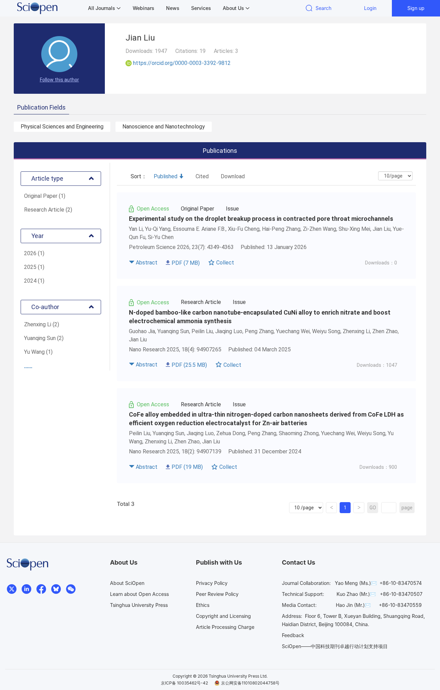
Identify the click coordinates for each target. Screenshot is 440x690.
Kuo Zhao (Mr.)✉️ (356, 594)
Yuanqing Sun (173, 331)
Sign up (416, 8)
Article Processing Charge (225, 627)
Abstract (146, 262)
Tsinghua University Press (139, 605)
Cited (202, 176)
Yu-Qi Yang (157, 229)
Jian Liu (381, 229)
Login (370, 8)
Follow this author (59, 79)
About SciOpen (127, 583)
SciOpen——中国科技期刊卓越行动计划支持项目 (335, 646)
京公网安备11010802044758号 (250, 683)
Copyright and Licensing (223, 616)
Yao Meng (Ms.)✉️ (356, 583)
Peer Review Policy (217, 594)
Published (165, 176)
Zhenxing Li (356, 331)
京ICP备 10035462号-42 (184, 683)
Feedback (293, 635)
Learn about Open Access (139, 594)
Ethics (202, 605)
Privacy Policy (212, 583)
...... (28, 366)
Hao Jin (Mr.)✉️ (353, 605)
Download (233, 176)
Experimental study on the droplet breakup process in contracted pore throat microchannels (261, 218)
